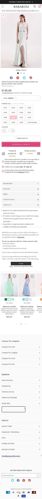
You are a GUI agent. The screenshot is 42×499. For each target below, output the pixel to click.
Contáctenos (6, 386)
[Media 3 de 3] (24, 73)
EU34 (13, 108)
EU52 (21, 117)
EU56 (5, 122)
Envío (3, 438)
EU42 (13, 112)
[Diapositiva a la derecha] (25, 324)
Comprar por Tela (8, 364)
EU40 (5, 112)
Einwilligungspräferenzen (11, 456)
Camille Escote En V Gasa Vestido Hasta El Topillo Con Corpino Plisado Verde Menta (9, 311)
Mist (30, 299)
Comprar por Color (8, 347)
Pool (23, 299)
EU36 (21, 108)
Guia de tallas (7, 426)
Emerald (6, 299)
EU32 (5, 108)
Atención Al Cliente (8, 449)
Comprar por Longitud (9, 353)
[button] (2, 6)
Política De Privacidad (9, 397)
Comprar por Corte (8, 358)
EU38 (29, 108)
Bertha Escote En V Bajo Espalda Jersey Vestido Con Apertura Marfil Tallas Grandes (23, 11)
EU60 (21, 122)
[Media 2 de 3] (21, 73)
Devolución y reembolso (10, 432)
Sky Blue (27, 299)
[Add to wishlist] (14, 276)
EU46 (29, 112)
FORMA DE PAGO (8, 443)
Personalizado (32, 122)
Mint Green (9, 299)
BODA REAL (6, 403)
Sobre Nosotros (7, 380)
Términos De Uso (8, 392)
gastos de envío (8, 93)
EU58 (13, 122)
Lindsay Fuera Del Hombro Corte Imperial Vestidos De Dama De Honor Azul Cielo (27, 311)
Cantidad (5, 127)
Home (3, 11)
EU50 (13, 117)
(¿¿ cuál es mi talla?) (16, 103)
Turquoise (12, 299)
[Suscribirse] (37, 475)
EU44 (21, 112)
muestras (21, 172)
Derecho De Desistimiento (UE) (13, 409)
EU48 (5, 117)
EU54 (29, 117)
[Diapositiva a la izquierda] (16, 324)
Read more (21, 237)
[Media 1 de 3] (17, 73)
